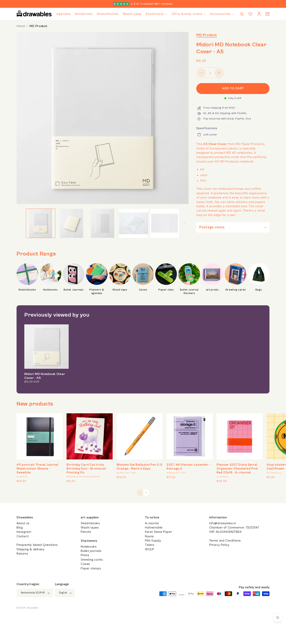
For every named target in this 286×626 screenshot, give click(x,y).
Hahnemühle (154, 527)
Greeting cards (235, 289)
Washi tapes (90, 527)
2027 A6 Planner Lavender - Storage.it (189, 466)
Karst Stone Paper (158, 532)
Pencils (86, 532)
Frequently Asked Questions (37, 545)
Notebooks (50, 289)
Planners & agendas (96, 291)
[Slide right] (184, 223)
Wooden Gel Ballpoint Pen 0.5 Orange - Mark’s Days (139, 466)
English (63, 592)
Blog (20, 527)
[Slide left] (21, 223)
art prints (212, 289)
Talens (149, 545)
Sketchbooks (27, 289)
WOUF (149, 549)
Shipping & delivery (30, 549)
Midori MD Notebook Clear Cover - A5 (44, 376)
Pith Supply (153, 540)
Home (21, 26)
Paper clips (166, 289)
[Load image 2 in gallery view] (71, 223)
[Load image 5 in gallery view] (164, 223)
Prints (85, 555)
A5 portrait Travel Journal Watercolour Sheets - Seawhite (37, 468)
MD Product (38, 26)
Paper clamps (91, 568)
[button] (156, 13)
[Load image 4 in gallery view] (133, 223)
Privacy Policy (219, 545)
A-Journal (152, 523)
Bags (258, 289)
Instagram (24, 532)
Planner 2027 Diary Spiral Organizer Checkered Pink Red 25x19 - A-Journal (237, 468)
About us (23, 523)
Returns (22, 553)
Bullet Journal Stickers (189, 291)
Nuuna (149, 536)
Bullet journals (91, 551)
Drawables (32, 608)
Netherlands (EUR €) (33, 592)
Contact (23, 536)
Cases (143, 289)
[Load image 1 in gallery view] (40, 223)
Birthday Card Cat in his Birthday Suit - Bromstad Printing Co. (86, 468)
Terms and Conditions (225, 540)
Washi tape (119, 289)
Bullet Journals (74, 289)
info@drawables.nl (222, 523)
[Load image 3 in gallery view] (102, 223)
